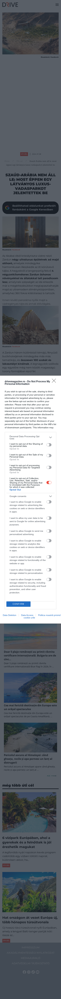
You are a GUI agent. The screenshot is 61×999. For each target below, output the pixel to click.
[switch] (48, 444)
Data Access (27, 615)
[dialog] (30, 500)
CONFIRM (18, 604)
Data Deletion (9, 615)
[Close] (55, 382)
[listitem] (30, 437)
